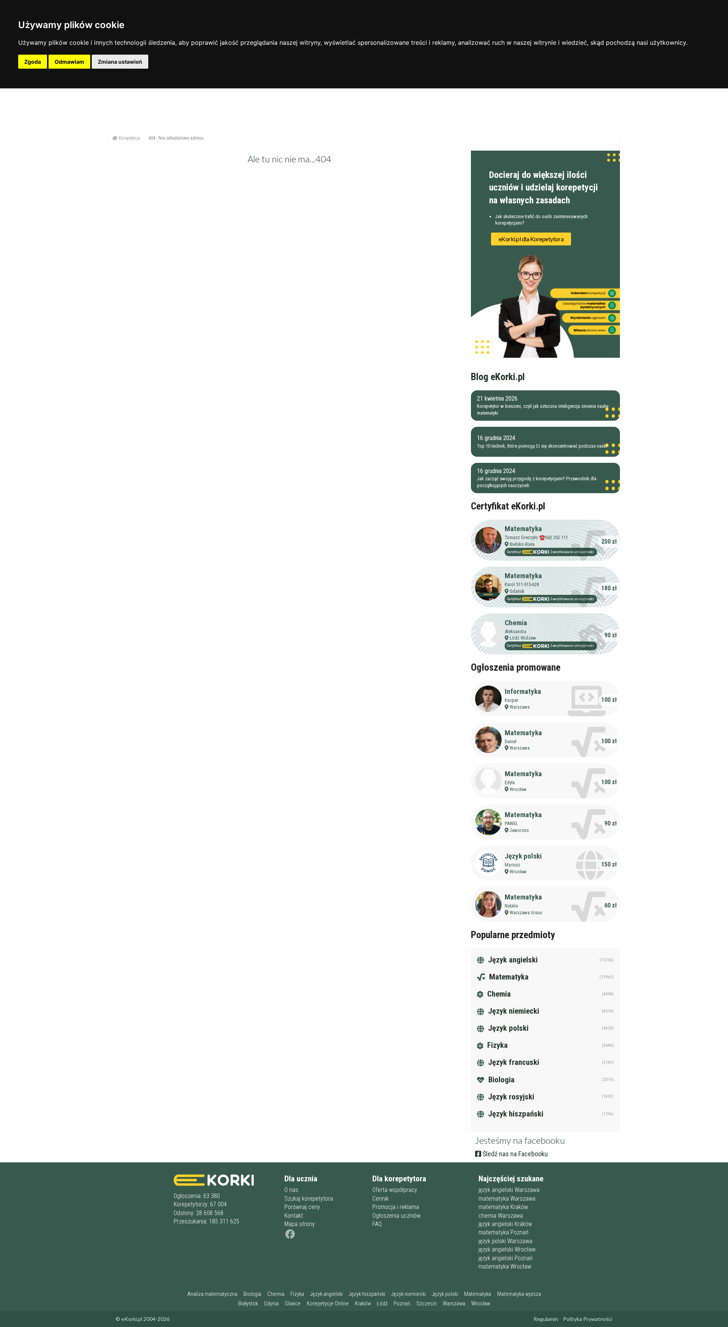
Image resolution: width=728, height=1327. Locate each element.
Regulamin (545, 1319)
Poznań (402, 1303)
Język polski (523, 856)
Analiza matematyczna (212, 1294)
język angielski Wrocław (507, 1249)
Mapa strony (299, 1224)
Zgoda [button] (32, 61)
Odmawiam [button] (69, 61)
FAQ (377, 1224)
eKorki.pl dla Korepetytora (531, 238)
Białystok (248, 1303)
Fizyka (496, 1045)
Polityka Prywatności (587, 1319)
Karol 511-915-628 (522, 584)
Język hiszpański (514, 1113)
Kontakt (293, 1215)
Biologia (500, 1079)
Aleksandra (515, 631)
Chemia (516, 622)
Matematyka (523, 528)
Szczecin (426, 1303)
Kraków (363, 1303)
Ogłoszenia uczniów (396, 1215)
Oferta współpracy (394, 1189)
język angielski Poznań (506, 1258)
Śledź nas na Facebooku (514, 1154)
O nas (291, 1189)
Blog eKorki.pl (498, 376)
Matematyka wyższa (519, 1294)
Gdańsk (517, 591)
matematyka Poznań (504, 1232)
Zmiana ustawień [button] (120, 61)
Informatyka (523, 691)
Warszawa (520, 707)
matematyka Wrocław (505, 1266)
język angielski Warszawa (509, 1189)
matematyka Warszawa (507, 1198)
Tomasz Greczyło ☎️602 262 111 (536, 537)
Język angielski (512, 959)
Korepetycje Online (328, 1303)
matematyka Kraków (503, 1207)
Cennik (380, 1198)
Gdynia (271, 1303)
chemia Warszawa (501, 1215)
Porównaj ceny (302, 1207)
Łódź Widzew (523, 638)
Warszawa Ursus (526, 912)
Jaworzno (519, 830)
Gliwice (293, 1303)
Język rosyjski (510, 1096)
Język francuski (512, 1062)
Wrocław (518, 789)
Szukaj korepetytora (308, 1198)
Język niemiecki (512, 1011)
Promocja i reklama (395, 1207)
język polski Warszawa (505, 1241)
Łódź (382, 1303)
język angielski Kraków (505, 1224)
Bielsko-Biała (522, 544)
